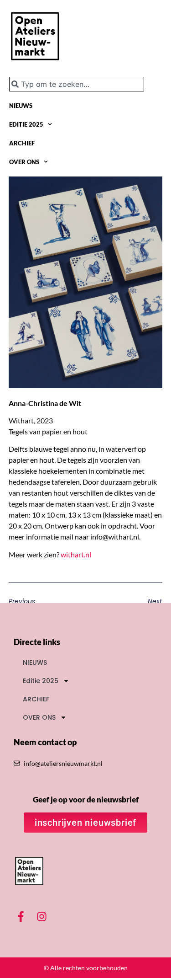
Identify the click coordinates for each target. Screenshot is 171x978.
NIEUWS (20, 105)
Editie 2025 (26, 124)
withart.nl (76, 554)
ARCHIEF (22, 143)
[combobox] (76, 84)
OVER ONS (24, 162)
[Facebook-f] (20, 916)
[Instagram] (41, 916)
